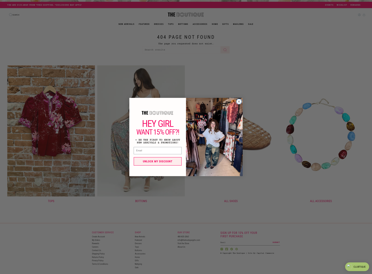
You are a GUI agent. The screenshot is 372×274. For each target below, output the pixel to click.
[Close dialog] (239, 101)
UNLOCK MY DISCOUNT (157, 161)
